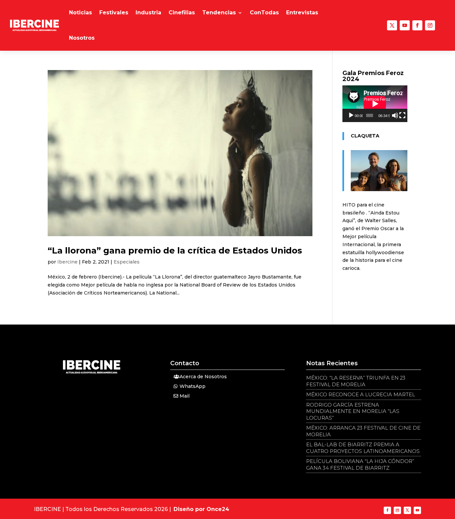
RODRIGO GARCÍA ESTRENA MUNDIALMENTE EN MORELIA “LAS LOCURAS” (352, 411)
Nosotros (82, 38)
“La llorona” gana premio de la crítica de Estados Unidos (175, 250)
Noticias (80, 12)
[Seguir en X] (392, 25)
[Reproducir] (351, 115)
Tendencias (219, 12)
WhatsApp (193, 386)
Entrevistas (302, 12)
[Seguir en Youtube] (405, 25)
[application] (374, 103)
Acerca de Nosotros (203, 377)
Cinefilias (182, 12)
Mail (185, 396)
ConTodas (264, 12)
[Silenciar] (395, 115)
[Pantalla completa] (402, 115)
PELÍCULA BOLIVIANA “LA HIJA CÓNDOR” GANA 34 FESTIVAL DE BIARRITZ (360, 464)
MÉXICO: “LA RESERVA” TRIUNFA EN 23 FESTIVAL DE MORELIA (355, 381)
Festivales (113, 12)
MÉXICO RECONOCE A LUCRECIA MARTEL (360, 394)
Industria (148, 12)
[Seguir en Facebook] (417, 25)
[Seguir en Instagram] (430, 25)
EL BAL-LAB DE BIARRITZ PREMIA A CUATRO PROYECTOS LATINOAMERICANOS (363, 447)
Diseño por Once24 (201, 509)
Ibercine (67, 262)
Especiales (127, 262)
